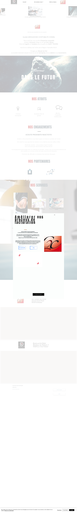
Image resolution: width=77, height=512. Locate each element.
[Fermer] (75, 510)
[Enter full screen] (41, 265)
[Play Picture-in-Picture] (39, 265)
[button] (54, 214)
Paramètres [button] (59, 510)
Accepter (71, 510)
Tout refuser (65, 510)
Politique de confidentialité (9, 510)
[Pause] (16, 265)
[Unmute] (18, 265)
